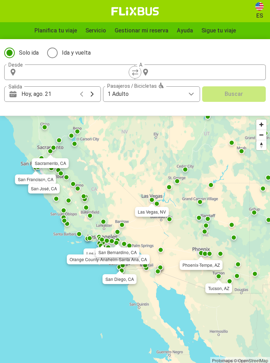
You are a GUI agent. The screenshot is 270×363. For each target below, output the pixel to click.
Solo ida (29, 52)
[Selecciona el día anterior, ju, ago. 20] (81, 94)
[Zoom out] (261, 135)
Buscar (234, 94)
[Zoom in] (261, 124)
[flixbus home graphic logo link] (135, 11)
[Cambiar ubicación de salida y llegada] (135, 72)
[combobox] (75, 72)
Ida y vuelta (76, 52)
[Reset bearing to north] (261, 145)
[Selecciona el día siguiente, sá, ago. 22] (92, 94)
